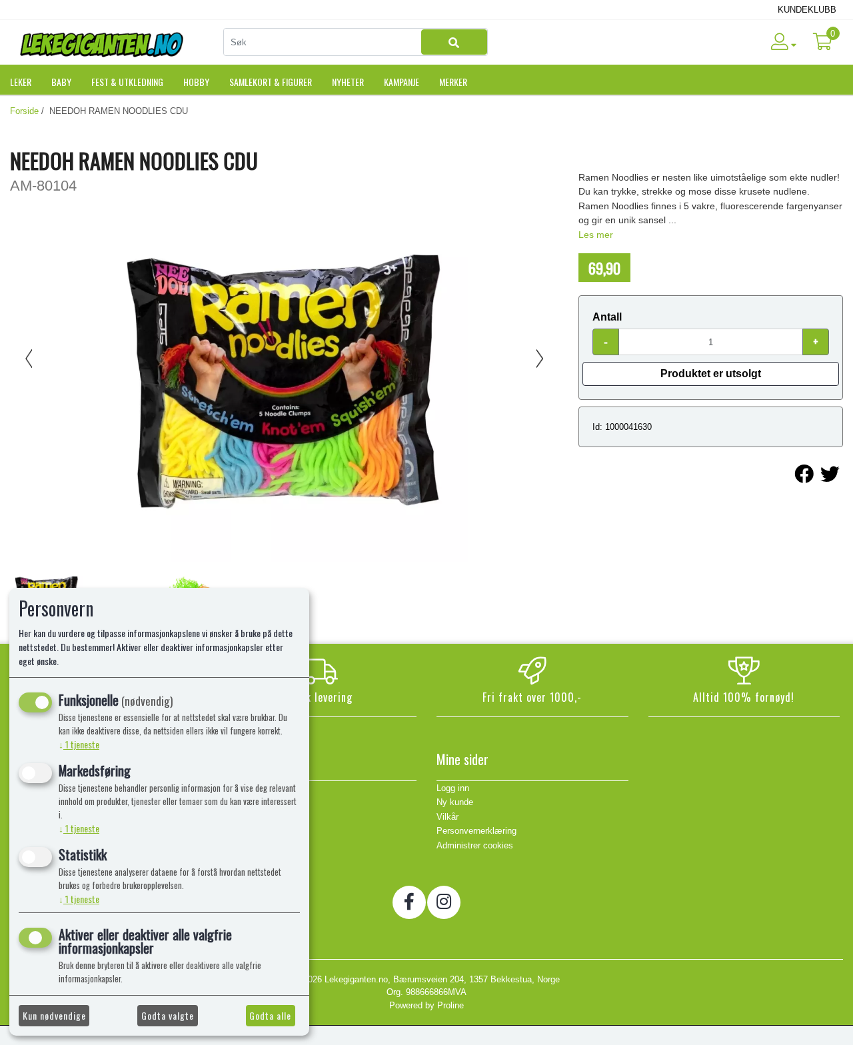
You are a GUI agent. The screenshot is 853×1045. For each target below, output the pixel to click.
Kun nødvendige (54, 1015)
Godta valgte (167, 1015)
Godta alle (270, 1015)
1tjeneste (79, 744)
